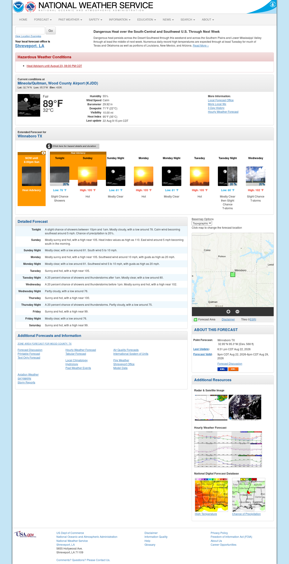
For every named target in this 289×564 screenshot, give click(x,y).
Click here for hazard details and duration (74, 146)
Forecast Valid (202, 354)
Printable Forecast (29, 353)
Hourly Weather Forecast (80, 350)
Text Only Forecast (29, 357)
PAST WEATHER (69, 19)
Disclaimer (228, 319)
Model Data (120, 368)
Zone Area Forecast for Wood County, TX (45, 343)
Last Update (201, 349)
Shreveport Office (124, 364)
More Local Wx (217, 104)
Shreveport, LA (29, 46)
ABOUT (207, 19)
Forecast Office (221, 100)
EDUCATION (145, 19)
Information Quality (156, 536)
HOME (23, 19)
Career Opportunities (223, 544)
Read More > (201, 45)
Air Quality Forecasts (126, 350)
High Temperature (206, 514)
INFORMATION (118, 19)
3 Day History (216, 108)
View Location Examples (28, 36)
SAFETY (94, 19)
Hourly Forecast (223, 111)
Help (147, 541)
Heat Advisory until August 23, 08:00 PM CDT (54, 66)
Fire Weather (121, 360)
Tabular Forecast (75, 353)
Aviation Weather (28, 374)
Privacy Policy (219, 533)
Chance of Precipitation (246, 514)
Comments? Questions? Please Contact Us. (83, 560)
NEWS (167, 19)
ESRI (253, 319)
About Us (216, 541)
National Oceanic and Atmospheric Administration (86, 536)
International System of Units (130, 353)
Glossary (149, 544)
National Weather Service (72, 541)
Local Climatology (76, 360)
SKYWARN (24, 378)
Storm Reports (26, 382)
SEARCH (187, 19)
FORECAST (41, 19)
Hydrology (71, 364)
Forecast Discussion (30, 350)
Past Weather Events (78, 368)
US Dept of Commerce (70, 533)
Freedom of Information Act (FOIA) (231, 536)
